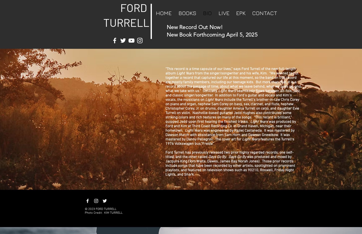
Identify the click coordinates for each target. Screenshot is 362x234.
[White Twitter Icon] (123, 40)
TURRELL (122, 22)
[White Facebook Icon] (114, 40)
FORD (133, 7)
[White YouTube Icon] (131, 40)
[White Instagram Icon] (140, 40)
